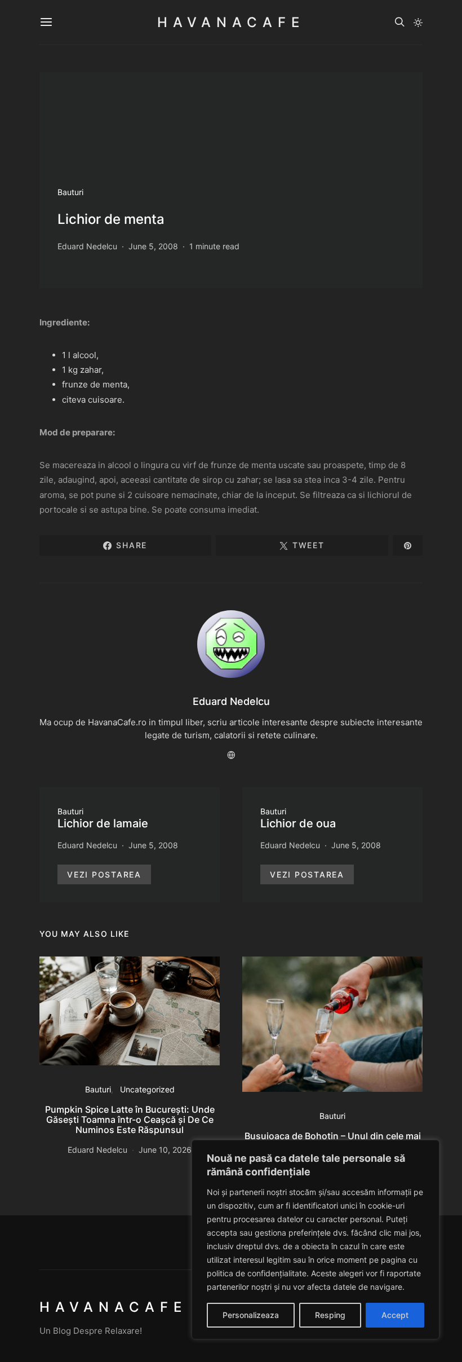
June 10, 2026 (165, 1149)
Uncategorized (147, 1089)
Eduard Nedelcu (87, 246)
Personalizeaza (251, 1315)
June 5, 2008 (153, 246)
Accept (394, 1315)
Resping (330, 1315)
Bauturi (70, 192)
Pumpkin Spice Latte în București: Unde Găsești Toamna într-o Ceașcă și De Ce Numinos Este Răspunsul (130, 1119)
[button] (418, 22)
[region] (315, 1239)
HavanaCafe (231, 22)
